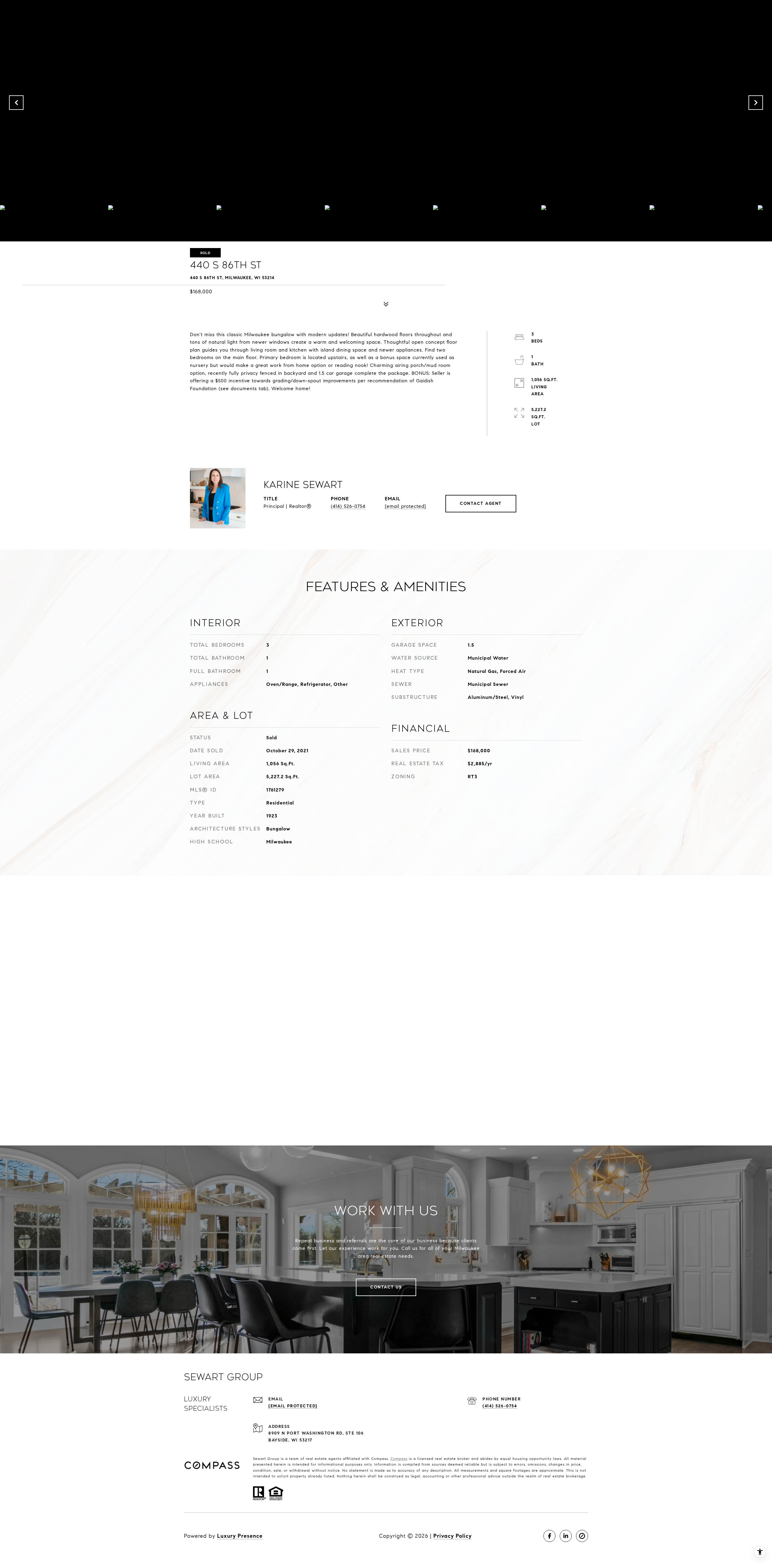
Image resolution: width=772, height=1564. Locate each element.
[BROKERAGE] (582, 1536)
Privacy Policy (452, 1536)
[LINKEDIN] (566, 1536)
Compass (399, 1458)
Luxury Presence (240, 1536)
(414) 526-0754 (348, 506)
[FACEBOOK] (549, 1536)
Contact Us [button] (386, 1287)
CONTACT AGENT (481, 503)
